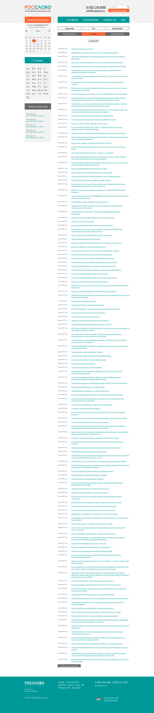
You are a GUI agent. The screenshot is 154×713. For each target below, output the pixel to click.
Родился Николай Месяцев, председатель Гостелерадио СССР (93, 266)
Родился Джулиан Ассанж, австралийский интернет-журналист (94, 506)
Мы (123, 20)
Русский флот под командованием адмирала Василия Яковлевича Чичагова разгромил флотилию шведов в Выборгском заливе (99, 105)
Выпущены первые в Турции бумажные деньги (88, 247)
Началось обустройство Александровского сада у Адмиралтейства (95, 176)
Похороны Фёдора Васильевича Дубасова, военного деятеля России (96, 243)
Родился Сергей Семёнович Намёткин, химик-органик (91, 180)
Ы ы (28, 93)
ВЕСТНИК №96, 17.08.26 (35, 127)
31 (34, 51)
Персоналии (117, 28)
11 (38, 43)
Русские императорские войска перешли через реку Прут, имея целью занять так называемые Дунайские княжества (99, 164)
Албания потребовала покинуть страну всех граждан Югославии (95, 438)
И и (34, 75)
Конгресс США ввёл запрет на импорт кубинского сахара (92, 471)
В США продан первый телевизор (83, 301)
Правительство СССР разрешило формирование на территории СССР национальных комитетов (96, 372)
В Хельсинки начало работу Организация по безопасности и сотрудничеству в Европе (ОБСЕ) (100, 519)
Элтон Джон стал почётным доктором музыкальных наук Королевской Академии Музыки (97, 603)
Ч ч (28, 90)
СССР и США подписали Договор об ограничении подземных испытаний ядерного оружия (98, 529)
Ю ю (46, 93)
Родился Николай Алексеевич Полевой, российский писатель (93, 119)
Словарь (72, 20)
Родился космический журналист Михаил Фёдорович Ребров (93, 291)
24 (34, 48)
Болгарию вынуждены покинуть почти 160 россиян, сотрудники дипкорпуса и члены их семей (100, 660)
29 (26, 51)
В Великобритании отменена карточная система (88, 451)
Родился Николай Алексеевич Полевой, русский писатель (92, 116)
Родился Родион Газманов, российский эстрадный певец (91, 551)
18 (38, 46)
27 (45, 48)
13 (45, 43)
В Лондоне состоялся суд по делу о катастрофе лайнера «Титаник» (95, 251)
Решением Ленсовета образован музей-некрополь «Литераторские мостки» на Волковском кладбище (100, 296)
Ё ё (39, 72)
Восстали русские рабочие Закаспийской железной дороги (92, 258)
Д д (28, 72)
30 (30, 51)
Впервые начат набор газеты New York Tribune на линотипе (92, 218)
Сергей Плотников (110, 700)
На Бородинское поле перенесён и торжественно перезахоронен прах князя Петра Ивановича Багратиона (99, 138)
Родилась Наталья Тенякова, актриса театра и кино (89, 422)
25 (38, 48)
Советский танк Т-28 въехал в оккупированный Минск (91, 356)
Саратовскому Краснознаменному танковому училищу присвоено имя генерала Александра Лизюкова (97, 400)
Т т (45, 82)
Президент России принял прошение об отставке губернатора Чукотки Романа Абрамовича (100, 627)
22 (26, 48)
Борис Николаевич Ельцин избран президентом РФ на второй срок (96, 585)
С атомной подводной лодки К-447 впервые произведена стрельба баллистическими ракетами (96, 556)
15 (26, 46)
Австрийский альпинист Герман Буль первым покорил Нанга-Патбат (96, 448)
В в (39, 68)
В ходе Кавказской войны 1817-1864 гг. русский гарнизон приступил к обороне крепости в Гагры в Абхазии (97, 128)
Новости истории (72, 682)
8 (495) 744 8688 (96, 7)
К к (45, 75)
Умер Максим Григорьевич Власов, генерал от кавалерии (92, 153)
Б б (33, 68)
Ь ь (33, 93)
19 (41, 46)
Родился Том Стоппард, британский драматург (88, 313)
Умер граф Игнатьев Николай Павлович (86, 239)
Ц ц (45, 86)
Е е (33, 72)
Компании (90, 20)
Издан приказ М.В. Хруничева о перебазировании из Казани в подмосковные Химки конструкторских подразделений (100, 433)
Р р (33, 82)
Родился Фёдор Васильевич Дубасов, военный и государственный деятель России (98, 148)
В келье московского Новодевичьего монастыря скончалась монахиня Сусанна (97, 83)
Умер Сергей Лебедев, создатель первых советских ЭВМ (91, 524)
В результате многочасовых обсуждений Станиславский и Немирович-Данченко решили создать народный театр (97, 230)
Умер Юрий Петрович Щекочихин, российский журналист (92, 608)
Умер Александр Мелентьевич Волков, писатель (88, 543)
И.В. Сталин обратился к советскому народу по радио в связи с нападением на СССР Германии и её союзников (100, 329)
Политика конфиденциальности (36, 698)
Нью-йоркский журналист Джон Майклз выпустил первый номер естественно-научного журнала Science (100, 197)
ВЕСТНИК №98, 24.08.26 (35, 116)
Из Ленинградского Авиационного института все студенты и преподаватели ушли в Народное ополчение (99, 341)
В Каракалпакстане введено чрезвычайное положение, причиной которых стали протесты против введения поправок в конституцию (98, 654)
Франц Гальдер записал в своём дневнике (86, 367)
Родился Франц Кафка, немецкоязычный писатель (89, 202)
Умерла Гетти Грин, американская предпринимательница (91, 254)
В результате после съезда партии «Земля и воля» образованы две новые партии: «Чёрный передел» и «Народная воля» (98, 185)
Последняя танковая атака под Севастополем (88, 387)
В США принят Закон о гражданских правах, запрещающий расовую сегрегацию (96, 497)
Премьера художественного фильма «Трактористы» (90, 320)
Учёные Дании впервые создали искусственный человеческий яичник (96, 643)
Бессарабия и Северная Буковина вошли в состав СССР (91, 324)
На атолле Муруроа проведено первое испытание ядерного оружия (96, 502)
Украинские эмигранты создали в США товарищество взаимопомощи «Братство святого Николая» (97, 207)
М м (34, 79)
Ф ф (34, 86)
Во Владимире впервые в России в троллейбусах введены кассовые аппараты (99, 598)
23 (30, 48)
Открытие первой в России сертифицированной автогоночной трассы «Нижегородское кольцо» (97, 633)
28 (49, 48)
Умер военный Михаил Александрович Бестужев (89, 168)
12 (41, 43)
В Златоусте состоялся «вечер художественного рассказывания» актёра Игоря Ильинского (99, 286)
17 (34, 46)
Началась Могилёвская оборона (83, 363)
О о (45, 79)
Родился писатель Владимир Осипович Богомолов (89, 274)
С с (39, 82)
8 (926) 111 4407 (120, 682)
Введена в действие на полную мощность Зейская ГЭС (91, 547)
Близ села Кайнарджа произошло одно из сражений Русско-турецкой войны (99, 94)
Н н (39, 79)
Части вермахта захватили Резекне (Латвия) (87, 352)
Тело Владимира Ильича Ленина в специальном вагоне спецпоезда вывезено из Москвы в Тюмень (99, 347)
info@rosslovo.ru (95, 10)
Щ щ (40, 90)
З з (28, 75)
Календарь (69, 28)
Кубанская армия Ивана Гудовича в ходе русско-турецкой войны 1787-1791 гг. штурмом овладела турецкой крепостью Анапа (99, 111)
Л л (28, 79)
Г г (45, 68)
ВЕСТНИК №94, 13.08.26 (35, 138)
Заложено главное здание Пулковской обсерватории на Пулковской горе (98, 133)
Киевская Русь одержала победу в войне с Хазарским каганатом (94, 53)
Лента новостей (37, 106)
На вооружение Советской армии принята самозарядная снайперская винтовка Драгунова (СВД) (97, 484)
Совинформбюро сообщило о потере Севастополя (90, 391)
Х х (39, 86)
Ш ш (34, 90)
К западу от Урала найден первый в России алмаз (89, 123)
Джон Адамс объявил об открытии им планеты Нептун (91, 143)
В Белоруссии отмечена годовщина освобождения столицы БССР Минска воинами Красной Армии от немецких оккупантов (98, 427)
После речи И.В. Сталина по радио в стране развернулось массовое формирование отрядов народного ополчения (96, 335)
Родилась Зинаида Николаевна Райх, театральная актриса (92, 225)
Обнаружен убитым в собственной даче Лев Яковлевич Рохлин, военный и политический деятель (98, 589)
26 (41, 48)
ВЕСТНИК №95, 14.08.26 (35, 132)
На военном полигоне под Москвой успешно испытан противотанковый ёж (99, 383)
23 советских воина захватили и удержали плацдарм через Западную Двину (99, 418)
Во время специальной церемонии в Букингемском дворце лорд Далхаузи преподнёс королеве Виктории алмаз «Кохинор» (98, 158)
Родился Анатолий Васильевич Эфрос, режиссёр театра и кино (94, 278)
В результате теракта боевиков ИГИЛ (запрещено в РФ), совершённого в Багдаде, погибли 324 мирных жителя (98, 639)
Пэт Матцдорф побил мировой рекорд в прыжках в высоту (93, 510)
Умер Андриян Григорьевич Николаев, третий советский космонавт (96, 612)
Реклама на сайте (119, 10)
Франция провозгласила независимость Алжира (89, 475)
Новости (109, 20)
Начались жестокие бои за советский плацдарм (88, 360)
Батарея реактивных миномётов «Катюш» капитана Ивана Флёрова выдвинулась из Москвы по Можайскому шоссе (96, 378)
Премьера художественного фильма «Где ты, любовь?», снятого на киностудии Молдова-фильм (100, 562)
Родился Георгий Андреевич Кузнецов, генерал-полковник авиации (96, 270)
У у (28, 86)
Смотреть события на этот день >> (37, 27)
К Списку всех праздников (69, 666)
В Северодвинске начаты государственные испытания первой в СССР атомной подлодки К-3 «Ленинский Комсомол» (100, 466)
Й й (39, 75)
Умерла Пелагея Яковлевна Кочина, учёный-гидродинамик (93, 594)
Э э (39, 93)
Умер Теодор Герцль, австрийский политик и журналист (91, 235)
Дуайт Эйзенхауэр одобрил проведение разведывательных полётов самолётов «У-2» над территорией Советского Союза (100, 456)
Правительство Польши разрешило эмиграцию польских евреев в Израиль (99, 461)
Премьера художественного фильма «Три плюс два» (90, 489)
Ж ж (46, 72)
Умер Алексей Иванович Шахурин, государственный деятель (93, 534)
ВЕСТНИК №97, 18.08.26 (35, 121)
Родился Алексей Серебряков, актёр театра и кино (89, 492)
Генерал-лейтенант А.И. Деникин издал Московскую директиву (94, 262)
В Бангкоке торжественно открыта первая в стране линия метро (94, 616)
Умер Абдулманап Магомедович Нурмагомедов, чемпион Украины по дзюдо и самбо (100, 648)
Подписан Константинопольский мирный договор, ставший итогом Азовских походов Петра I (99, 77)
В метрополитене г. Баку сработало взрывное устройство (92, 581)
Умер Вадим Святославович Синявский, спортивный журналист (94, 514)
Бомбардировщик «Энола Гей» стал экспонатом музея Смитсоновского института (97, 443)
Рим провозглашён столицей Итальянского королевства (91, 172)
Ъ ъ (45, 90)
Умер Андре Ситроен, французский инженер (87, 305)
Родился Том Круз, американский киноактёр (87, 479)
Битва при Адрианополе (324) (82, 49)
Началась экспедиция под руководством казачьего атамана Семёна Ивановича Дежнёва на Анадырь (96, 71)
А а (28, 68)
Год (93, 28)
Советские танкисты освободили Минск (85, 408)
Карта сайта (76, 688)
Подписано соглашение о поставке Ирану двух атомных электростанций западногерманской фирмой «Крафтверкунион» (97, 538)
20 (45, 46)
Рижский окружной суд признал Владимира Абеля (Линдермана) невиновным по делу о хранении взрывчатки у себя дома (99, 621)
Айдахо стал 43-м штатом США (82, 221)
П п (28, 82)
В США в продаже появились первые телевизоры (89, 281)
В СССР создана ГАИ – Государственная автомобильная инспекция (95, 309)
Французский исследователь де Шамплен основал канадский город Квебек (98, 66)
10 (34, 43)
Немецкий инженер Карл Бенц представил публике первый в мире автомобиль (95, 213)
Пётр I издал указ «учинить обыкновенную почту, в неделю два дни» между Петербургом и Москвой (99, 89)
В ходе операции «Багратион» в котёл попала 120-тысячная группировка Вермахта (98, 413)
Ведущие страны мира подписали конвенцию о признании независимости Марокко (98, 191)
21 (49, 46)
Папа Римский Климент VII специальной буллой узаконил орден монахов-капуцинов (98, 57)
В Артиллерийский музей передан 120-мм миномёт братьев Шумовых (97, 395)
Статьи (77, 685)
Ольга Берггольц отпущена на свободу (85, 317)
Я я (28, 97)
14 (49, 43)
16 (30, 46)
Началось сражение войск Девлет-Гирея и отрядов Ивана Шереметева (97, 62)
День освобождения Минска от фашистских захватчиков (92, 405)
